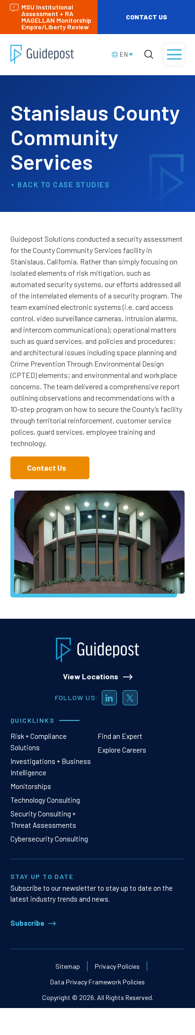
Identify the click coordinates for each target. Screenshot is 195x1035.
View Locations (90, 676)
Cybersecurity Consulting (49, 838)
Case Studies (81, 184)
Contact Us (146, 17)
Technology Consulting (45, 800)
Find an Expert (120, 736)
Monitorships (30, 786)
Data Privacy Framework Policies (97, 982)
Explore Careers (122, 750)
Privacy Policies (117, 966)
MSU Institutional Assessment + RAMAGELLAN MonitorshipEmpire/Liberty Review (56, 17)
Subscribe (27, 923)
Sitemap (67, 966)
